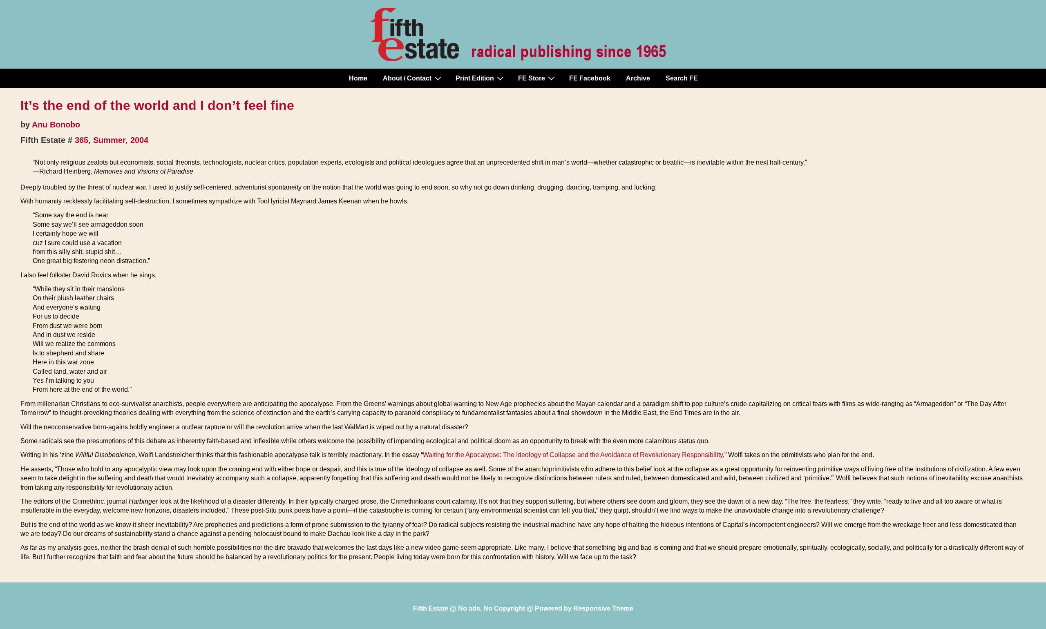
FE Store (531, 78)
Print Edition (475, 78)
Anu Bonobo (56, 124)
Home (358, 78)
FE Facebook (589, 78)
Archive (638, 78)
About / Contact (407, 78)
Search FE (682, 78)
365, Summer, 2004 (111, 140)
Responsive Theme (603, 608)
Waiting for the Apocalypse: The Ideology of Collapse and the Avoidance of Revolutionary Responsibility (573, 454)
